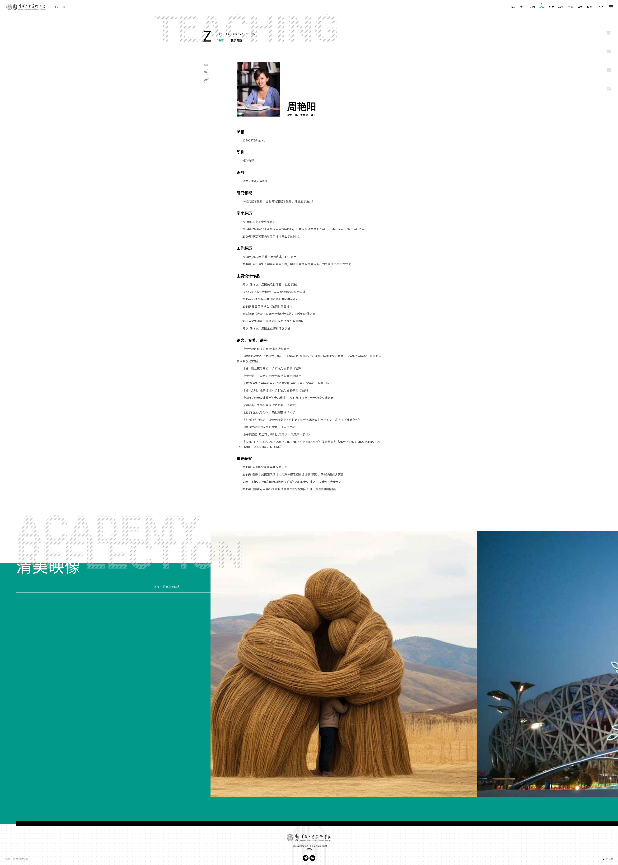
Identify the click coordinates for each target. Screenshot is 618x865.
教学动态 (236, 40)
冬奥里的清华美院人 (29, 586)
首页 (220, 34)
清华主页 (609, 859)
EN (63, 7)
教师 (235, 34)
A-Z (241, 34)
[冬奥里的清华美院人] (414, 664)
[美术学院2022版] (22, 7)
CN (56, 7)
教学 (227, 34)
